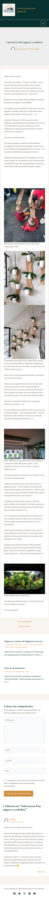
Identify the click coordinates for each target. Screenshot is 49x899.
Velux (13, 647)
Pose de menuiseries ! (15, 668)
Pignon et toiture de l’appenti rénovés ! (24, 641)
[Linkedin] (29, 893)
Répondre (41, 872)
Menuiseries (19, 672)
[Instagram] (24, 893)
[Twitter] (19, 893)
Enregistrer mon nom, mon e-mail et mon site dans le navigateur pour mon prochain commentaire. (24, 783)
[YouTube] (34, 893)
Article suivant (24, 626)
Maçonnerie (38, 645)
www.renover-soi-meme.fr (26, 10)
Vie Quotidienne (21, 647)
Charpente (19, 645)
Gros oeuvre (28, 645)
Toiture (7, 647)
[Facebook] (14, 893)
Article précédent (25, 622)
